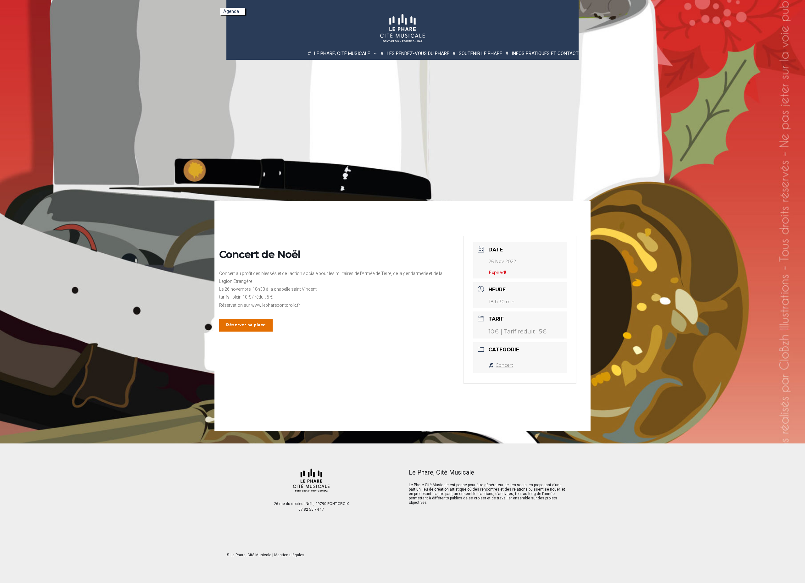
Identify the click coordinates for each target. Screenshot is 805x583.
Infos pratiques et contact (545, 53)
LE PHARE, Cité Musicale (342, 53)
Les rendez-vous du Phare (418, 53)
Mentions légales (289, 555)
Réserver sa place (246, 324)
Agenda (231, 11)
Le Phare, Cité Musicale (250, 555)
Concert (504, 365)
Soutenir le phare (480, 53)
